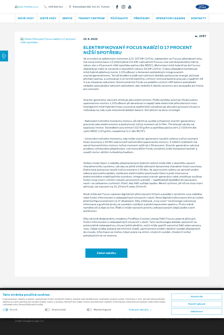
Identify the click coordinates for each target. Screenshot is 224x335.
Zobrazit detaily (139, 309)
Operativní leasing (170, 18)
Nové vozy (26, 18)
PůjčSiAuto (119, 18)
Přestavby (142, 18)
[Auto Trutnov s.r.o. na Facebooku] (118, 7)
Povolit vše (197, 296)
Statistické (59, 309)
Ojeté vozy (48, 18)
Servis (67, 18)
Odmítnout (197, 311)
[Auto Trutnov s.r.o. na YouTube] (131, 7)
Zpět (202, 36)
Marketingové (102, 309)
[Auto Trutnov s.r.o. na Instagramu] (125, 7)
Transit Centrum (91, 18)
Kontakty (198, 18)
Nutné (14, 309)
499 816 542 (55, 6)
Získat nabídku (106, 253)
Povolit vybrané (196, 304)
